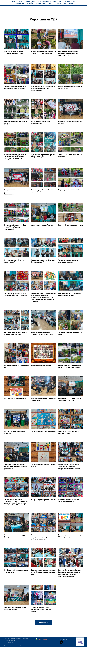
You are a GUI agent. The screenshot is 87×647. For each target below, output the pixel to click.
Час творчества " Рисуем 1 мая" (15, 398)
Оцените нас (68, 3)
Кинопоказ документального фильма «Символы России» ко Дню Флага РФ (69, 53)
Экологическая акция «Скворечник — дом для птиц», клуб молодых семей (42, 537)
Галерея (58, 3)
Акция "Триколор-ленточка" (68, 190)
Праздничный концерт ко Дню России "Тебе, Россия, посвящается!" (15, 227)
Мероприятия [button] (70, 2)
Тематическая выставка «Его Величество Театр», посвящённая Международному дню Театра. (16, 502)
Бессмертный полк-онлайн (41, 365)
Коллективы (30, 2)
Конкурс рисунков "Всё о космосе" (43, 431)
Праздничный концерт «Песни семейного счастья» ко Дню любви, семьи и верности (15, 157)
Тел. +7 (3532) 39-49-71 (9, 640)
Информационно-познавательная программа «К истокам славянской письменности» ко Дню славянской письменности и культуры (43, 297)
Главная (13, 2)
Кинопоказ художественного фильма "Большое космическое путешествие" (15, 467)
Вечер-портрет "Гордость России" (43, 500)
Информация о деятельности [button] (49, 2)
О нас (21, 2)
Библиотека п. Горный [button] (23, 3)
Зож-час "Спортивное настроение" (70, 225)
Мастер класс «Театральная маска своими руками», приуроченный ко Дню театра (69, 467)
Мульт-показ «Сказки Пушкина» (42, 225)
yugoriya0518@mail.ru (9, 643)
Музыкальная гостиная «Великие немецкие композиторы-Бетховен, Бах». (43, 89)
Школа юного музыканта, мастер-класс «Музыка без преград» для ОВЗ (43, 572)
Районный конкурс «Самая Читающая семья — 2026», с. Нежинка (41, 609)
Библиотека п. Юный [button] (43, 3)
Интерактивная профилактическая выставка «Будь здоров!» (14, 192)
